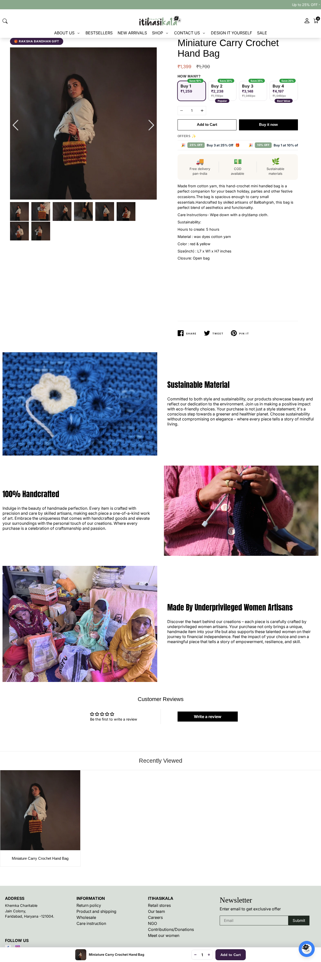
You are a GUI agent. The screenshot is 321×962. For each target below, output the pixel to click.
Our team (156, 911)
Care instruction (91, 923)
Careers (155, 917)
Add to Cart (230, 955)
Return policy (88, 905)
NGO (152, 923)
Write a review (207, 716)
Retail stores (159, 905)
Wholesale (86, 917)
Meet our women (163, 935)
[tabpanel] (83, 123)
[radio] (192, 91)
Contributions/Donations (171, 929)
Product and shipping (96, 911)
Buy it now (268, 124)
